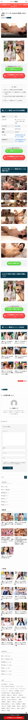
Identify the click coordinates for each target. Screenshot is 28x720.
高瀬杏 (8, 710)
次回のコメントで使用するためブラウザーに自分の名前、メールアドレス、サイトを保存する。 (14, 463)
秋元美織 (9, 706)
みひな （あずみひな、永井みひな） (8, 686)
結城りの (18, 706)
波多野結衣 (18, 703)
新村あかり (24, 697)
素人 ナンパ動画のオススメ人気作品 (13, 100)
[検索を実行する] (25, 477)
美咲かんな (24, 706)
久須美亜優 (17, 690)
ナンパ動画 (14, 1)
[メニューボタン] (1, 1)
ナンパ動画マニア (14, 408)
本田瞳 (20, 699)
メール (4, 452)
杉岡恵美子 (4, 701)
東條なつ (9, 701)
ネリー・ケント (22, 688)
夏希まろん (15, 695)
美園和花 (3, 708)
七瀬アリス (11, 690)
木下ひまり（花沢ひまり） (12, 699)
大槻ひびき (21, 695)
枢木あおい (20, 701)
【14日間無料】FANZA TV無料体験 (13, 717)
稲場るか (13, 706)
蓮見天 (18, 708)
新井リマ (18, 697)
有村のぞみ (4, 699)
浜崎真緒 (23, 703)
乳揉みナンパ (6, 492)
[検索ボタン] (26, 1)
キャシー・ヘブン (5, 688)
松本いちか (14, 701)
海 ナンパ (5, 498)
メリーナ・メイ (4, 690)
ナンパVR (5, 486)
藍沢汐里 (22, 708)
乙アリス (22, 690)
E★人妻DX (17, 126)
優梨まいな (9, 695)
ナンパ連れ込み (6, 489)
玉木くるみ (4, 706)
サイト (4, 457)
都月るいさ (4, 710)
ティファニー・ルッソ (14, 688)
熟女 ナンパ (5, 501)
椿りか (13, 703)
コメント (5, 431)
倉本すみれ (4, 695)
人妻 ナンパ (5, 495)
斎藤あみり (13, 697)
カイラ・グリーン (20, 686)
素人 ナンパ (9, 17)
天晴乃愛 (3, 697)
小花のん (8, 697)
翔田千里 (8, 708)
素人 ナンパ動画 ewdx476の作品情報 (13, 89)
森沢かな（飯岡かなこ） (6, 703)
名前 (4, 447)
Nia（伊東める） (5, 684)
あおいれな (11, 684)
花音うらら (13, 708)
